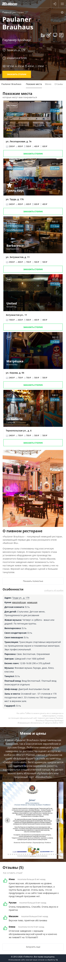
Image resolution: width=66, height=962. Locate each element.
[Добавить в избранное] (62, 12)
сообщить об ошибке (53, 590)
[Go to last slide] (7, 488)
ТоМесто (9, 4)
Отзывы (58, 84)
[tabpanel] (33, 488)
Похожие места (34, 84)
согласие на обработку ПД (48, 960)
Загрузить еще (33, 946)
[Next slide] (58, 488)
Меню (48, 84)
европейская (19, 602)
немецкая (32, 602)
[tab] (26, 525)
